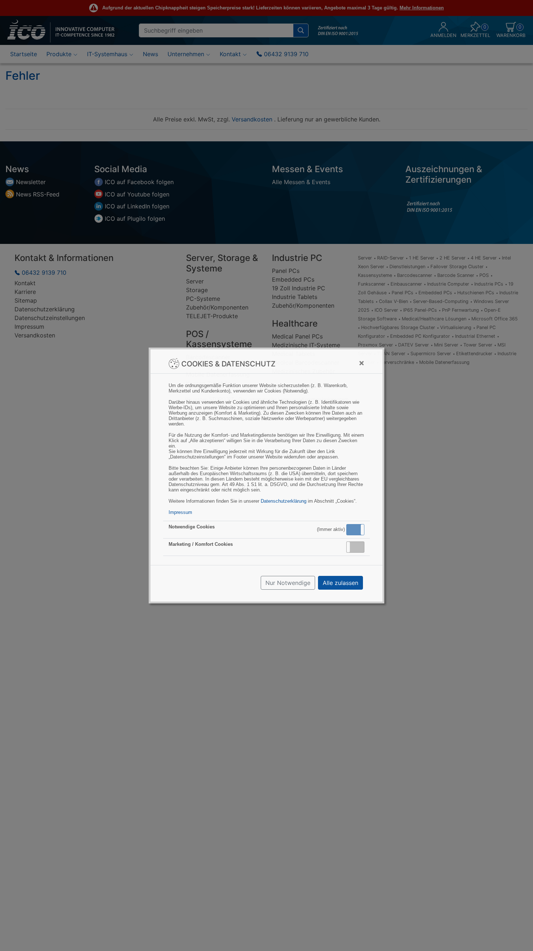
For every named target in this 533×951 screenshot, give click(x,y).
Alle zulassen (340, 582)
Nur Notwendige (287, 582)
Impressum (180, 512)
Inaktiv (358, 547)
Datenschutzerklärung (283, 501)
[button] (355, 529)
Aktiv (355, 529)
